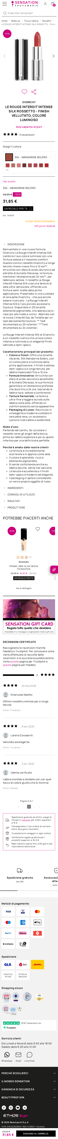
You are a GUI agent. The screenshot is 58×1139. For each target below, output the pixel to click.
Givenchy (29, 102)
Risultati (14, 501)
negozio (26, 820)
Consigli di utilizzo (21, 494)
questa (14, 661)
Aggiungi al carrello (36, 1133)
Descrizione (16, 244)
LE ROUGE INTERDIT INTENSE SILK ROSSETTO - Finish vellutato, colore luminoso (29, 24)
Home (4, 20)
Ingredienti (16, 488)
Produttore (16, 507)
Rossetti (46, 20)
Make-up (15, 20)
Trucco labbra (31, 20)
